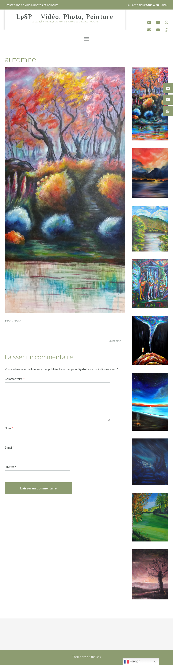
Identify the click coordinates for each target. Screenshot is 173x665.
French (134, 661)
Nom (9, 428)
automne (117, 340)
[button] (86, 39)
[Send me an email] (149, 22)
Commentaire (15, 379)
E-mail (10, 447)
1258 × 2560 (13, 321)
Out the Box (93, 656)
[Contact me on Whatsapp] (166, 22)
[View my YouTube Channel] (158, 22)
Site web (10, 467)
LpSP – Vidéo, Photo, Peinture (64, 17)
